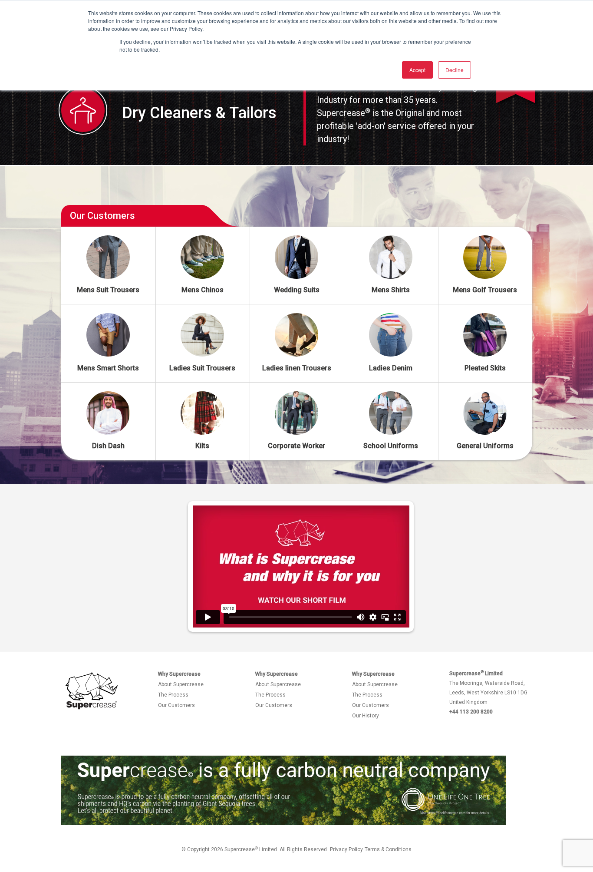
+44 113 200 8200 (471, 712)
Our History (365, 716)
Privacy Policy (346, 849)
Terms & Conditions (388, 849)
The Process (173, 695)
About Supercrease (181, 684)
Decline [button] (454, 69)
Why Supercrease (179, 674)
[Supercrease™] (91, 691)
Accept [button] (417, 69)
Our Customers (176, 705)
